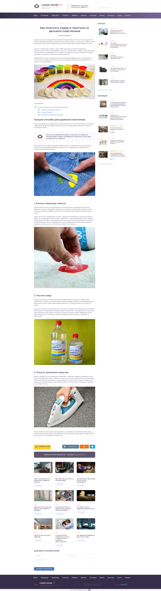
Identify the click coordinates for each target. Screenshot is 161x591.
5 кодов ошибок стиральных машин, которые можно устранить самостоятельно (62, 538)
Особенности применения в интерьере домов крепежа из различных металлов (118, 117)
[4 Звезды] (71, 454)
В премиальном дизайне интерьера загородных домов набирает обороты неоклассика (118, 105)
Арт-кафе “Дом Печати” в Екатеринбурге (64, 479)
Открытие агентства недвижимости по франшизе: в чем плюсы (118, 32)
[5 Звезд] (73, 454)
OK (89, 590)
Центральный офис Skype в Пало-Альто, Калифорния (86, 480)
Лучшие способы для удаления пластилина (53, 107)
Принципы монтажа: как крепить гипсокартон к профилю (42, 508)
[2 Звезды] (69, 454)
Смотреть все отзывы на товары (105, 90)
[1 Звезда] (67, 454)
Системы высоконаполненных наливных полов (117, 57)
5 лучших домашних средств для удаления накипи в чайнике (63, 508)
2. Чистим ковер (46, 112)
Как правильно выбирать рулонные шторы (86, 536)
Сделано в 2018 (117, 584)
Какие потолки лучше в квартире (42, 536)
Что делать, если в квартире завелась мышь (86, 507)
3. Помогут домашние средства (52, 114)
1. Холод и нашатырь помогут (51, 109)
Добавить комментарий (44, 568)
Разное (35, 475)
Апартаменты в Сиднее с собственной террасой (80, 6)
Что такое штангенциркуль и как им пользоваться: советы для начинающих (118, 45)
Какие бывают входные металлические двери (117, 81)
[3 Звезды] (70, 454)
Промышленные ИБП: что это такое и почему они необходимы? (118, 69)
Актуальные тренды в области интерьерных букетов (117, 142)
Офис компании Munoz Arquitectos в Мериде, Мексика (42, 480)
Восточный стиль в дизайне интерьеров (117, 128)
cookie (85, 590)
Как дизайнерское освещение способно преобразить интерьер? (118, 154)
